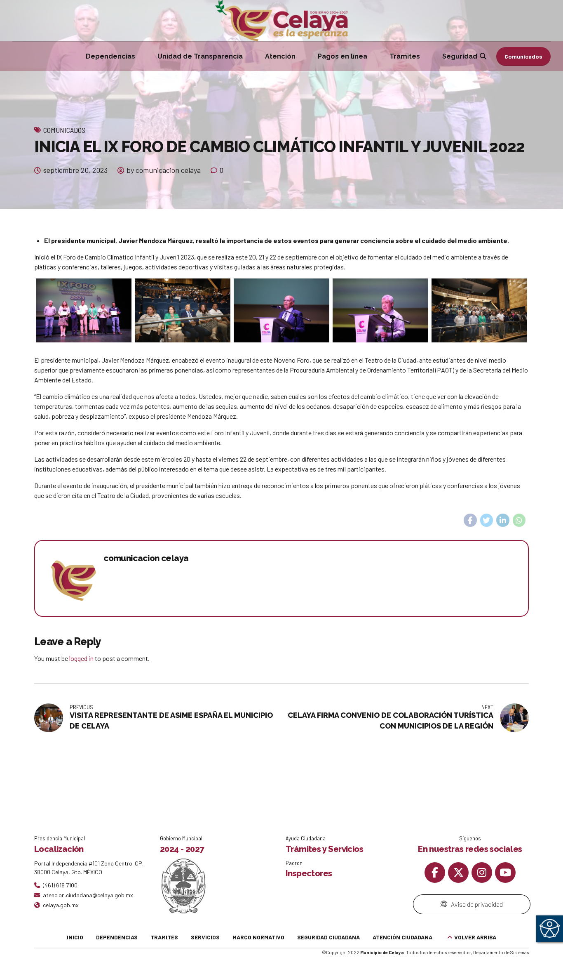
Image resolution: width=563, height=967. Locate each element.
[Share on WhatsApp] (519, 520)
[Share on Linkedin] (502, 520)
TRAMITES (164, 937)
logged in (81, 658)
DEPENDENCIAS (117, 937)
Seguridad (459, 56)
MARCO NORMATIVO (258, 937)
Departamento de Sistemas (501, 952)
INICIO (75, 937)
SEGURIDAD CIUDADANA (328, 937)
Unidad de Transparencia (200, 56)
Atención (280, 56)
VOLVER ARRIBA (475, 937)
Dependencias (110, 56)
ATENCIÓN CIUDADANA (402, 937)
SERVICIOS (205, 937)
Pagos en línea (342, 56)
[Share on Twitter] (486, 520)
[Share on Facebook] (470, 520)
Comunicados (64, 129)
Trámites (404, 56)
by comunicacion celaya (164, 170)
